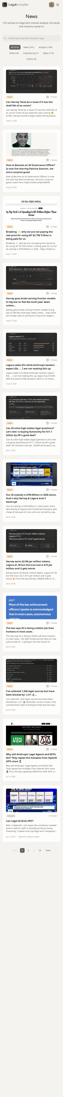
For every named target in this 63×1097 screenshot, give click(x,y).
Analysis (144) (45, 47)
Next (48, 850)
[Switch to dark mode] (51, 4)
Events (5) (31, 59)
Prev (15, 850)
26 (40, 850)
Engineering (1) (30, 53)
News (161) (28, 47)
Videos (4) (14, 53)
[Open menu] (58, 5)
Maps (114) (48, 53)
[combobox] (31, 38)
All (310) (15, 47)
